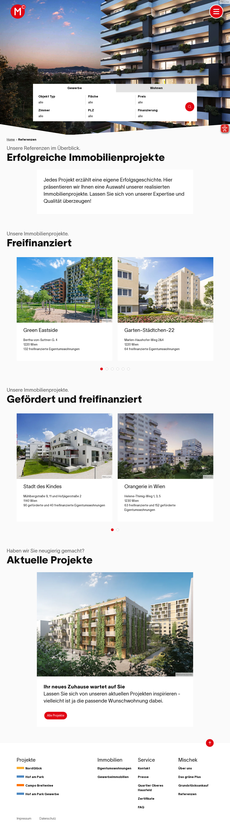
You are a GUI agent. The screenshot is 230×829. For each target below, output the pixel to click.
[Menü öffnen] (216, 12)
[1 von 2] (112, 529)
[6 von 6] (128, 369)
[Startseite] (18, 11)
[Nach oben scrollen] (209, 742)
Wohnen (156, 88)
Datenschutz (47, 818)
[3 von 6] (112, 369)
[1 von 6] (101, 369)
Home (11, 139)
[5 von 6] (123, 369)
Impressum (24, 818)
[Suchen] (189, 106)
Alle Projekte (55, 715)
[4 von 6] (117, 369)
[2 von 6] (107, 369)
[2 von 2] (117, 529)
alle (140, 116)
